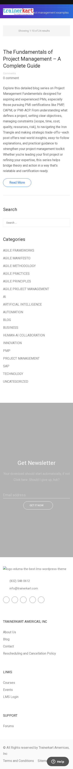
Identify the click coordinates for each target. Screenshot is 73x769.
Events (8, 690)
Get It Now (37, 505)
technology (13, 374)
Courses (9, 683)
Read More (17, 182)
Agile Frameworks (18, 250)
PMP (6, 351)
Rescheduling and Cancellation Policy (29, 653)
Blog (7, 320)
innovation (12, 343)
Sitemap (43, 761)
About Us (9, 632)
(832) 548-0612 (20, 581)
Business (10, 328)
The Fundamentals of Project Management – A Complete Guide (32, 59)
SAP (6, 366)
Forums (8, 726)
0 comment (11, 78)
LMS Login (10, 697)
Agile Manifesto (16, 258)
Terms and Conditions (18, 761)
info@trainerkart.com (24, 588)
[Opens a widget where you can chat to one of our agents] (58, 762)
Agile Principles (17, 281)
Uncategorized (15, 381)
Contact (8, 646)
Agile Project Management (26, 289)
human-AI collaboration (24, 335)
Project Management (21, 358)
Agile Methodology (19, 266)
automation (13, 312)
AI (4, 297)
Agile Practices (16, 274)
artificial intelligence (22, 304)
